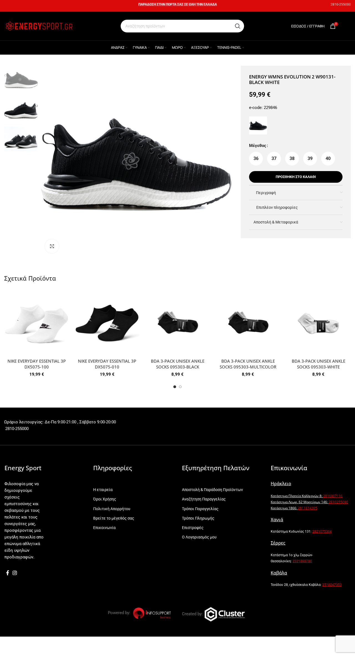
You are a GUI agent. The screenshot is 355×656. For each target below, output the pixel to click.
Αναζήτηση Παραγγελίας (204, 499)
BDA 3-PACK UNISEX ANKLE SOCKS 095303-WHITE (318, 364)
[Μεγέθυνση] (52, 246)
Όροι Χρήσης (104, 499)
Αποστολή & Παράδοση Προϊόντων (212, 489)
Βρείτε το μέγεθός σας (113, 518)
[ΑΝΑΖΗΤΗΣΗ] (237, 26)
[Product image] (36, 323)
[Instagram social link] (15, 573)
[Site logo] (38, 25)
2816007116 (333, 496)
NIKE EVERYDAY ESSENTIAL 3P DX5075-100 (36, 364)
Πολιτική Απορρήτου (111, 509)
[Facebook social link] (7, 573)
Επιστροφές (193, 527)
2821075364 (322, 531)
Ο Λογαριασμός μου (199, 537)
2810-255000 (341, 4)
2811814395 (307, 508)
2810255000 (338, 502)
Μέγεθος (257, 145)
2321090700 (302, 561)
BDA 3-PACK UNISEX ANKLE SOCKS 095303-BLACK (177, 364)
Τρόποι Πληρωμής (198, 518)
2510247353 (332, 585)
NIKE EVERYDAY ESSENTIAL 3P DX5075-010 (107, 364)
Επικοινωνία (104, 527)
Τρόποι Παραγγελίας (200, 509)
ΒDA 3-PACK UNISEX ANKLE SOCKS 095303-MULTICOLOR (248, 364)
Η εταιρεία (103, 489)
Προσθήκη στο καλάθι (296, 177)
